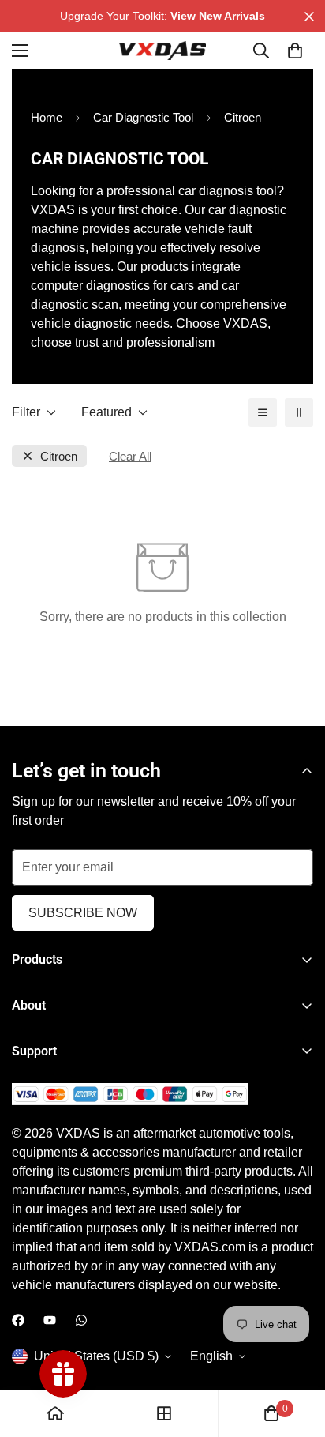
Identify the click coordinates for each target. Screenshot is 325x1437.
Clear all (130, 456)
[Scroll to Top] (296, 1353)
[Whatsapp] (81, 1320)
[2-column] (299, 412)
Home (46, 117)
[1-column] (262, 412)
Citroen (58, 456)
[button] (295, 50)
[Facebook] (18, 1320)
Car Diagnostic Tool (143, 117)
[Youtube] (49, 1320)
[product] (55, 1413)
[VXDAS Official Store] (162, 50)
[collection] (164, 1413)
